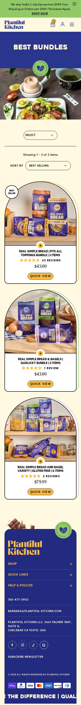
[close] (74, 4)
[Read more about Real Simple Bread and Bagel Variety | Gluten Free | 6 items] (40, 448)
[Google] (44, 645)
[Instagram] (22, 645)
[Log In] (62, 25)
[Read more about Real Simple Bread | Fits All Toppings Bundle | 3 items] (40, 232)
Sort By (16, 165)
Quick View (40, 276)
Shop (12, 564)
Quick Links (18, 574)
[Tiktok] (33, 645)
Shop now (40, 13)
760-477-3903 (18, 599)
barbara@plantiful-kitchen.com (34, 611)
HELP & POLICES (20, 585)
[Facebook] (12, 645)
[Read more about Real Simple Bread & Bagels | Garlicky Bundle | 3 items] (40, 340)
